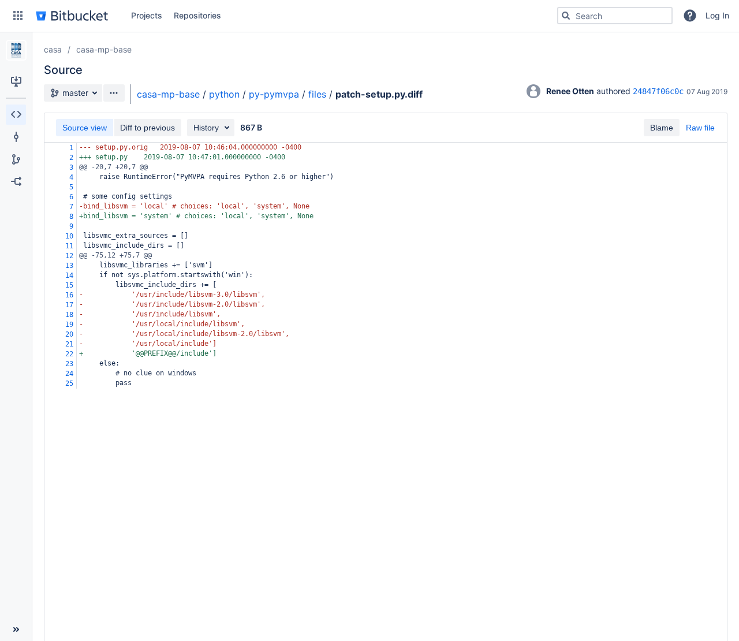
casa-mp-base (104, 49)
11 (69, 246)
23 (69, 364)
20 (69, 334)
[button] (18, 15)
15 (69, 285)
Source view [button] (84, 127)
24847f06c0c (658, 91)
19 (69, 324)
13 (69, 266)
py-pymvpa (274, 94)
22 (69, 354)
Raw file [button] (700, 127)
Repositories (197, 15)
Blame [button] (661, 127)
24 (69, 374)
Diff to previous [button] (147, 127)
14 (69, 275)
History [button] (206, 127)
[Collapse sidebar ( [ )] (16, 629)
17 (69, 305)
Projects (146, 15)
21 (69, 344)
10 (69, 236)
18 (69, 315)
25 (69, 383)
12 (69, 256)
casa (53, 49)
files (317, 94)
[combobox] (615, 15)
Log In (717, 15)
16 (69, 295)
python (224, 94)
